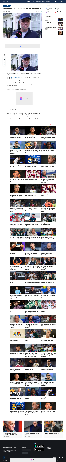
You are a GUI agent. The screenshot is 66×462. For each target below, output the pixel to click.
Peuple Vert (49, 448)
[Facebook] (52, 1)
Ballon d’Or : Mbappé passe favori (49, 22)
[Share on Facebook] (38, 11)
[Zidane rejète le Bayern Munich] (53, 426)
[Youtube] (58, 12)
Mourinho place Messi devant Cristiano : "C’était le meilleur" (10, 433)
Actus (6, 431)
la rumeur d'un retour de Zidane (16, 77)
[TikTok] (58, 1)
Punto (4, 11)
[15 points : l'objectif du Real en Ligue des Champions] (60, 28)
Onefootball (49, 446)
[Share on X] (40, 11)
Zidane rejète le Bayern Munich (52, 433)
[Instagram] (56, 1)
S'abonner (25, 452)
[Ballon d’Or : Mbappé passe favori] (60, 24)
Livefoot (48, 445)
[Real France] (9, 1)
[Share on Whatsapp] (4, 62)
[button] (51, 1)
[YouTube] (55, 1)
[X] (54, 1)
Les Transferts (49, 447)
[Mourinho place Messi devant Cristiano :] (12, 426)
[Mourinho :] (60, 33)
